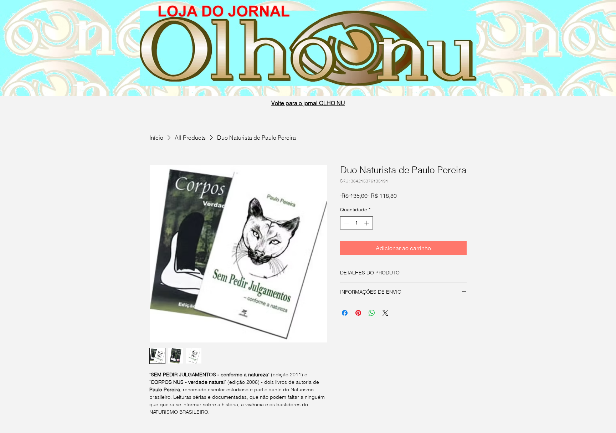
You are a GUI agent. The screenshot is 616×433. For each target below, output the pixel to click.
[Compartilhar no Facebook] (344, 313)
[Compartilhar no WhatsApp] (372, 313)
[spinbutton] (356, 223)
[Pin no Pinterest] (358, 313)
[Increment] (367, 223)
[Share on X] (385, 313)
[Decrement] (345, 223)
